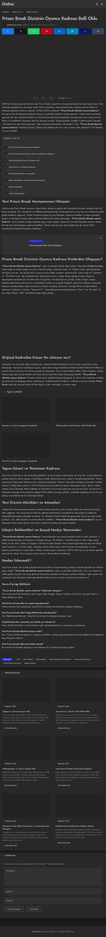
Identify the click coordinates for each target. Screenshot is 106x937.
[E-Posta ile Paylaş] (98, 31)
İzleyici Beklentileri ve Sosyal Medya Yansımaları (25, 180)
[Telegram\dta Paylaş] (72, 31)
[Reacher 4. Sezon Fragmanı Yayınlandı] (26, 409)
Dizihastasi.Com (14, 25)
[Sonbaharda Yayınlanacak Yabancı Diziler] (79, 805)
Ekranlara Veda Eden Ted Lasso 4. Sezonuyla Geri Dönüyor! (26, 827)
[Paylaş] (85, 31)
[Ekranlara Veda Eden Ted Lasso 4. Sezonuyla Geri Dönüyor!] (26, 805)
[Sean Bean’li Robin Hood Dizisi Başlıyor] (79, 748)
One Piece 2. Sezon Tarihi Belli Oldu (73, 711)
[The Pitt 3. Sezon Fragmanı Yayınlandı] (26, 445)
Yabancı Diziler (29, 663)
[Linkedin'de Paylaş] (59, 31)
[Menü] (102, 4)
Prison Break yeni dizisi (12, 663)
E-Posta (10, 900)
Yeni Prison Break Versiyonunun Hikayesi (22, 147)
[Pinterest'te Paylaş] (46, 31)
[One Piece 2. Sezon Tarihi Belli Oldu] (79, 690)
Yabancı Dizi (10, 706)
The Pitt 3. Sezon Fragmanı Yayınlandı (19, 461)
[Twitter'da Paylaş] (21, 31)
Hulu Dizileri (28, 659)
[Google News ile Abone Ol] (65, 98)
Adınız (9, 891)
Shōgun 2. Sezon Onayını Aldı (16, 711)
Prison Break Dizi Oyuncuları (60, 659)
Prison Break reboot (82, 659)
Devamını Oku (11, 728)
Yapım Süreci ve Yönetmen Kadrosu (20, 167)
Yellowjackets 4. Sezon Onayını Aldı (19, 768)
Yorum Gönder (14, 909)
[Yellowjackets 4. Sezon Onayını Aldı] (26, 748)
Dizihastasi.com (38, 931)
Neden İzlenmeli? (13, 187)
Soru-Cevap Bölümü (14, 193)
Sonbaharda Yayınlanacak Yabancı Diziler (75, 826)
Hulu (9, 616)
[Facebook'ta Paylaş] (8, 31)
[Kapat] (101, 238)
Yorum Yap (10, 855)
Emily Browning (95, 266)
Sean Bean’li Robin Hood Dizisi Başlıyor (74, 768)
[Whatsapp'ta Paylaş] (34, 31)
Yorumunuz (11, 870)
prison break (41, 659)
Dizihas (8, 4)
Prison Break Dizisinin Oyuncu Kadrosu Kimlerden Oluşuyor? (30, 154)
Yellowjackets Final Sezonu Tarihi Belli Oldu (76, 425)
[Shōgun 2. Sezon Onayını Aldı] (26, 690)
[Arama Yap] (97, 4)
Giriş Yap (34, 909)
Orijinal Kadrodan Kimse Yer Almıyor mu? (22, 160)
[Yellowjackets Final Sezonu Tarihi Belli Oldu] (80, 409)
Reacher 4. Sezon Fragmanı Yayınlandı (19, 425)
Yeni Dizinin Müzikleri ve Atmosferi (20, 174)
